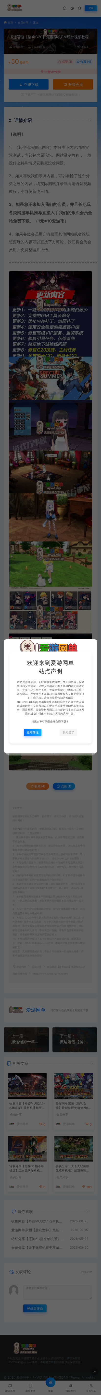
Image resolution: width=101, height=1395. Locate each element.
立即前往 (32, 732)
